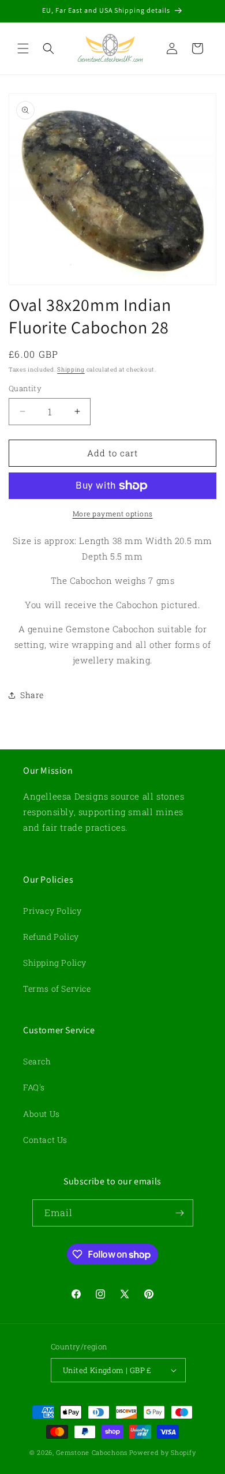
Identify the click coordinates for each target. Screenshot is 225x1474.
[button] (23, 48)
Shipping (71, 369)
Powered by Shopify (162, 1452)
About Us (41, 1113)
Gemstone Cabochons (91, 1452)
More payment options (113, 513)
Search (37, 1061)
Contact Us (45, 1139)
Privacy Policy (52, 910)
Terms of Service (57, 988)
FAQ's (34, 1087)
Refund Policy (51, 936)
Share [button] (32, 694)
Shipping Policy (55, 962)
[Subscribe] (180, 1213)
